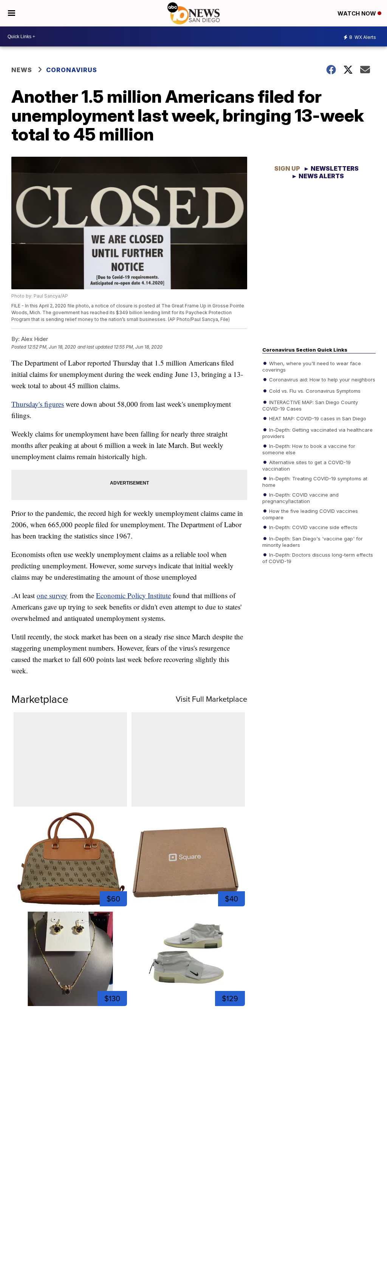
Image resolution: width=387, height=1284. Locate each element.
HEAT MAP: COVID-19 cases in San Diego (317, 418)
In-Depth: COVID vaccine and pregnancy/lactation (300, 497)
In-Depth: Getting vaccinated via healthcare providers (317, 432)
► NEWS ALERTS (317, 176)
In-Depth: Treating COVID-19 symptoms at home (314, 481)
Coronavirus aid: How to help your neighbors (321, 379)
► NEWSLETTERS (331, 168)
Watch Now (357, 13)
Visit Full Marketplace (211, 699)
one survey (52, 595)
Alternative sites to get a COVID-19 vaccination (306, 465)
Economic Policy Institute (133, 595)
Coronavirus (71, 70)
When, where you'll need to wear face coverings (311, 366)
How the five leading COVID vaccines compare (310, 514)
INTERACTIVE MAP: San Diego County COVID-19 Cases (310, 405)
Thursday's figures (37, 404)
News (21, 70)
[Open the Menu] (11, 13)
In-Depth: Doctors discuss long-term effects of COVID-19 (317, 557)
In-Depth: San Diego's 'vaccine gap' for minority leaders (312, 541)
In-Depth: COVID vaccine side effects (313, 527)
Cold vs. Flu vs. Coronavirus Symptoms (314, 390)
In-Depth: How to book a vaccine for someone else (308, 449)
